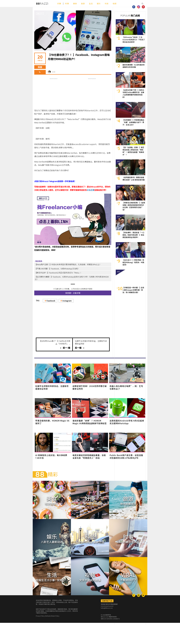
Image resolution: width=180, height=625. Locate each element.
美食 (75, 3)
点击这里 (90, 190)
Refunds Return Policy (52, 616)
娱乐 (99, 3)
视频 (114, 3)
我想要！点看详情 (72, 293)
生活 (91, 3)
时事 (67, 3)
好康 (59, 3)
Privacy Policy (40, 616)
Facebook (50, 300)
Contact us (107, 601)
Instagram (67, 300)
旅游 (83, 3)
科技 (107, 3)
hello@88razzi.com (107, 608)
